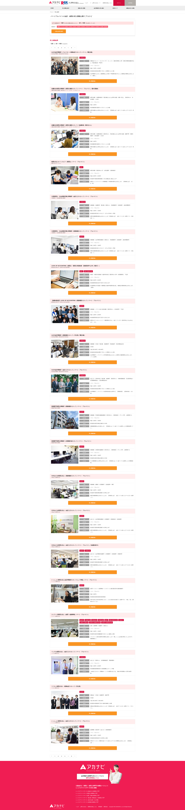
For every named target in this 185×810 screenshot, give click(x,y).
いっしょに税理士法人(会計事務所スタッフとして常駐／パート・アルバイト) (74, 580)
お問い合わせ (95, 3)
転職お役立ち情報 (130, 8)
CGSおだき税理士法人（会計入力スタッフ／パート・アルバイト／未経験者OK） (75, 545)
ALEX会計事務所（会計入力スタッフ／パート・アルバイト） (69, 370)
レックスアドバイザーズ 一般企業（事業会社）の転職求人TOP (90, 797)
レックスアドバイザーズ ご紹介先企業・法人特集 (87, 800)
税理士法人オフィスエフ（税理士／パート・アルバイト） (68, 162)
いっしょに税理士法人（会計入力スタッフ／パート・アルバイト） (70, 721)
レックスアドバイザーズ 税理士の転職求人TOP (86, 793)
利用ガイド (115, 8)
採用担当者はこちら (107, 3)
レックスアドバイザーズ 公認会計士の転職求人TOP (87, 791)
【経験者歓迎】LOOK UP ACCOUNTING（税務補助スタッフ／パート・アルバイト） (76, 300)
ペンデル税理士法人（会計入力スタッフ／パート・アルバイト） (70, 652)
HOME (52, 8)
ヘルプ (86, 3)
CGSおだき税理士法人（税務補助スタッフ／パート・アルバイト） (71, 476)
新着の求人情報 (81, 8)
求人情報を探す (65, 8)
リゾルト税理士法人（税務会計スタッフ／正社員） (66, 686)
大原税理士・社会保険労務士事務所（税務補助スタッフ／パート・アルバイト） (74, 231)
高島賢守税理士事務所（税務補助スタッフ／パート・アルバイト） (70, 406)
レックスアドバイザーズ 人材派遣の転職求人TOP (87, 802)
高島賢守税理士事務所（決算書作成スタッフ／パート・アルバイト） (71, 441)
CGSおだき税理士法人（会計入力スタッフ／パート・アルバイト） (71, 510)
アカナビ (51, 12)
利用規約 (100, 806)
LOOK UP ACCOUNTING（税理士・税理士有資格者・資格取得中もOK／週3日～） (75, 266)
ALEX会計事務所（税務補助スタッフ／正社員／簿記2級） (68, 335)
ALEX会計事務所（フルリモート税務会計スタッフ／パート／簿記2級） (72, 52)
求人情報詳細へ (92, 81)
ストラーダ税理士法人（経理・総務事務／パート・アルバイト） (70, 614)
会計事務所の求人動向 (99, 8)
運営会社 (106, 806)
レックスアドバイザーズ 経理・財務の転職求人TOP (87, 795)
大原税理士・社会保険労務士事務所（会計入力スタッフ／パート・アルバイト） (74, 196)
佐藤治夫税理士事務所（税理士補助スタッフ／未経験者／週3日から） (71, 125)
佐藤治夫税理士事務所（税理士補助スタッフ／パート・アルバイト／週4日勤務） (75, 89)
